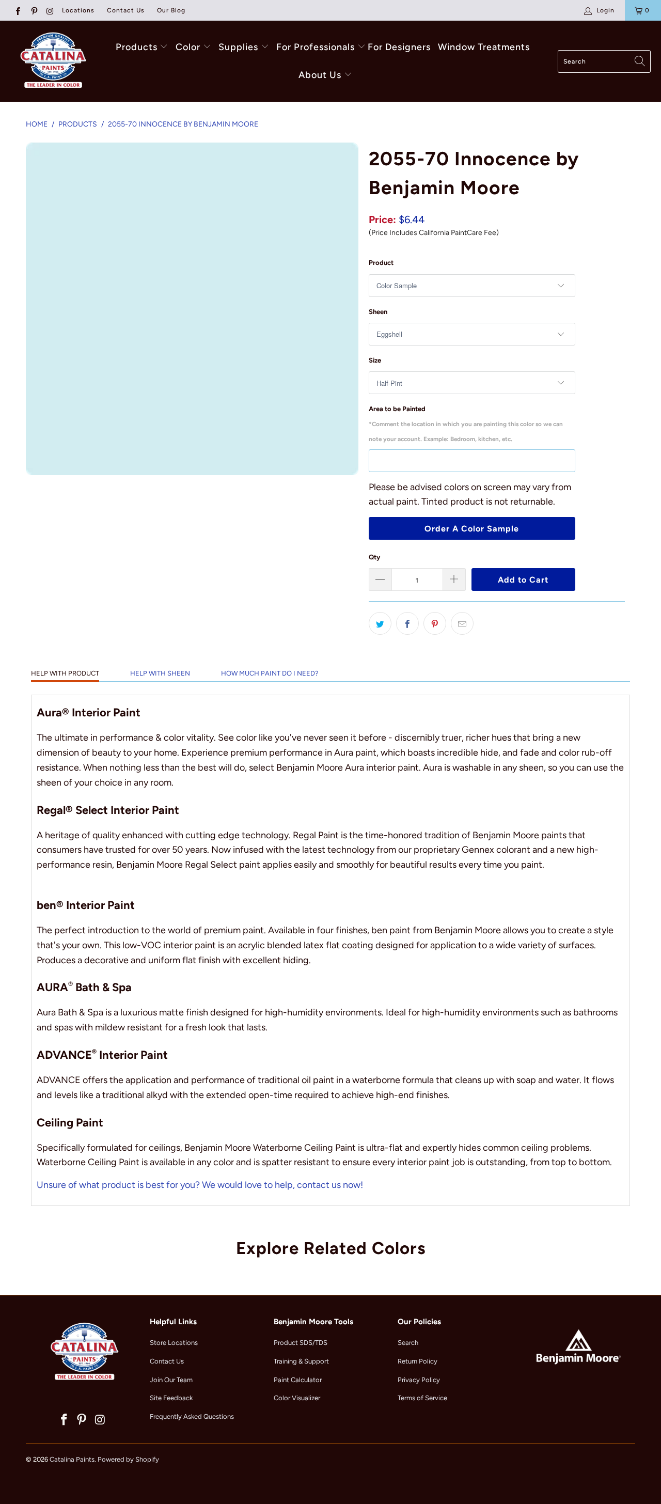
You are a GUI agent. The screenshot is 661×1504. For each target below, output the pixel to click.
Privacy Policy (419, 1380)
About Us (321, 75)
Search (408, 1342)
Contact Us (126, 10)
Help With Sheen (160, 673)
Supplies (238, 47)
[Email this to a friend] (462, 623)
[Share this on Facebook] (407, 623)
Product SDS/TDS (300, 1342)
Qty (374, 557)
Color (188, 47)
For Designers (399, 47)
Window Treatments (484, 47)
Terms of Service (422, 1398)
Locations (78, 10)
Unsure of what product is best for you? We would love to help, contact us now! (200, 1184)
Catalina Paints (72, 1459)
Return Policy (417, 1361)
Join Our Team (171, 1380)
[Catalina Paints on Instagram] (49, 10)
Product (381, 263)
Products (137, 47)
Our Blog (171, 10)
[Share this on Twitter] (380, 623)
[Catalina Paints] (51, 61)
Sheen (378, 312)
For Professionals (316, 47)
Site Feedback (171, 1398)
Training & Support (301, 1361)
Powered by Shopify (128, 1459)
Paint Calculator (298, 1380)
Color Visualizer (297, 1398)
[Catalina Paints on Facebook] (17, 10)
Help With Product (65, 673)
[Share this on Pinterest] (434, 623)
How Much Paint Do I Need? (270, 673)
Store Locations (174, 1342)
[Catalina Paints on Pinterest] (33, 10)
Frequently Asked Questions (192, 1416)
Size (375, 360)
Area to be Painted (466, 424)
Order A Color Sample (471, 529)
